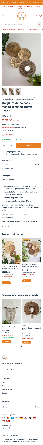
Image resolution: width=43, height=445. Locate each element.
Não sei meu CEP (7, 168)
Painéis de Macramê (8, 29)
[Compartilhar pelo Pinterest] (12, 226)
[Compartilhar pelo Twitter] (9, 226)
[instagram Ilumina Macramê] (2, 370)
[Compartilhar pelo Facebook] (6, 226)
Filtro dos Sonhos (32, 29)
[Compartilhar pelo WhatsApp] (3, 226)
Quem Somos (6, 379)
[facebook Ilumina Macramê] (7, 370)
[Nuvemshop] (10, 436)
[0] (40, 16)
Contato (5, 393)
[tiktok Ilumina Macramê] (12, 370)
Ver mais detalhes (7, 130)
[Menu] (3, 16)
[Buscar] (39, 24)
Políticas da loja (7, 389)
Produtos (5, 386)
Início (3, 98)
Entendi (32, 441)
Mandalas (21, 29)
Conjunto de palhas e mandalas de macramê (21, 98)
